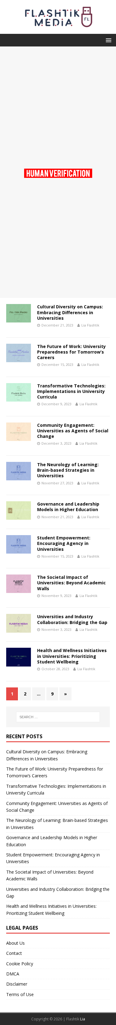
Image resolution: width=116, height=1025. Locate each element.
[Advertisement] (58, 104)
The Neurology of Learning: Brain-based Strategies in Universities (68, 470)
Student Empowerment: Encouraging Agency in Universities (63, 543)
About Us (15, 943)
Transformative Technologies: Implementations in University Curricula (71, 391)
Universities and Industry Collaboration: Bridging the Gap (72, 619)
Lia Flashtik (90, 325)
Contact (14, 953)
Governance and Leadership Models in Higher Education (68, 506)
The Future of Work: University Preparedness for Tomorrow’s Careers (71, 351)
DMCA (12, 974)
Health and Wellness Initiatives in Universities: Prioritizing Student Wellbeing (72, 655)
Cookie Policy (19, 964)
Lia (82, 1019)
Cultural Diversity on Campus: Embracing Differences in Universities (70, 312)
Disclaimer (16, 984)
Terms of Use (20, 994)
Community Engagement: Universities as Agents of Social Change (72, 430)
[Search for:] (58, 717)
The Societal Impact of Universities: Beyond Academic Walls (71, 582)
